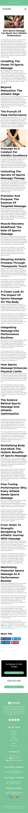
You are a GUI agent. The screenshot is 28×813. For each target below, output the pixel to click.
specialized (20, 54)
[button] (25, 9)
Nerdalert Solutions (18, 808)
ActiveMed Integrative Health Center (17, 614)
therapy (21, 180)
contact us (6, 624)
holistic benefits (11, 458)
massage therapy (5, 162)
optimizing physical (12, 125)
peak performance (21, 117)
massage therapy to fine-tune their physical (16, 438)
